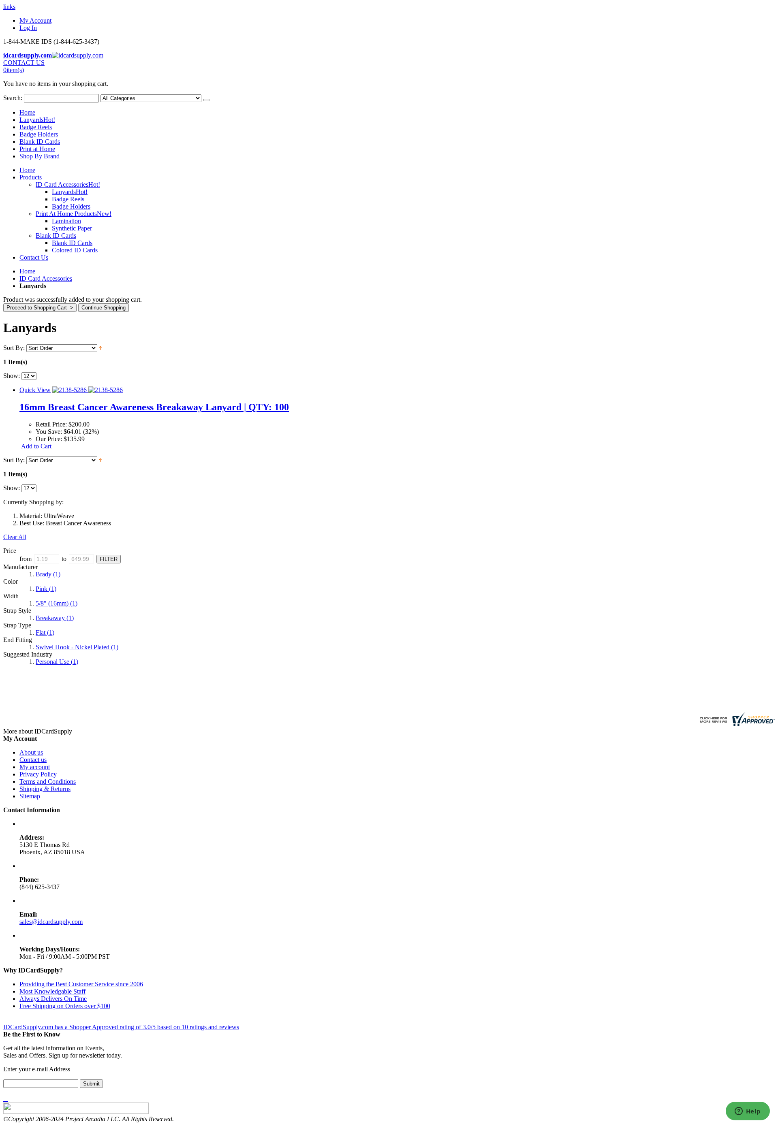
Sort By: (14, 347)
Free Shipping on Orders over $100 (64, 1005)
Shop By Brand (39, 156)
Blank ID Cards (39, 141)
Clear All (14, 536)
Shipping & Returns (45, 788)
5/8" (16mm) (56, 603)
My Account (35, 20)
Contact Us (33, 257)
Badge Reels (35, 127)
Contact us (33, 759)
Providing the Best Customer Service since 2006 (81, 984)
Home (27, 271)
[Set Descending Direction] (100, 347)
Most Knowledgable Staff (52, 991)
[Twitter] (5, 1098)
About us (31, 752)
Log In (28, 27)
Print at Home (37, 148)
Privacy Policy (38, 774)
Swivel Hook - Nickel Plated (77, 647)
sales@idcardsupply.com (51, 921)
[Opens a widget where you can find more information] (747, 1112)
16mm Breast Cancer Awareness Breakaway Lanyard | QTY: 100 (154, 407)
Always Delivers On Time (53, 998)
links (9, 6)
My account (34, 766)
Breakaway (55, 617)
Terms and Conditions (47, 781)
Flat (45, 632)
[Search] (206, 100)
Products (30, 177)
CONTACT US (24, 62)
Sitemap (29, 796)
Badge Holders (38, 134)
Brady (48, 574)
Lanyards (37, 119)
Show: (11, 375)
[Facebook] (4, 1098)
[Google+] (7, 1098)
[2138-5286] (87, 389)
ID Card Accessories (45, 278)
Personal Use (57, 661)
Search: (12, 97)
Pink (46, 588)
